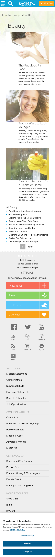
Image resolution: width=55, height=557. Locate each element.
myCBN (41, 350)
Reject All (27, 544)
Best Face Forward (17, 231)
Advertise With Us (16, 442)
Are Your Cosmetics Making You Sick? (26, 225)
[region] (27, 535)
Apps (27, 340)
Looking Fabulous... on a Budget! (24, 218)
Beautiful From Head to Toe (21, 228)
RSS (13, 350)
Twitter (27, 327)
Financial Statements (17, 392)
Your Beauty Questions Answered (24, 211)
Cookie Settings (27, 535)
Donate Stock (13, 479)
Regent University (16, 398)
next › (30, 247)
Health (27, 14)
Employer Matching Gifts (19, 485)
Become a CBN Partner (19, 461)
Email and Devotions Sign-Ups (23, 423)
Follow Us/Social (15, 429)
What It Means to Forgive (27, 268)
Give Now (46, 3)
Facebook (13, 327)
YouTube (41, 327)
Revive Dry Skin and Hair (20, 238)
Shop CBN (12, 498)
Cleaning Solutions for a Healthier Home (33, 183)
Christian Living (11, 14)
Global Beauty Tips (17, 214)
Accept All (27, 552)
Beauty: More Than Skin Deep (23, 221)
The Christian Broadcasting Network (27, 278)
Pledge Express (14, 467)
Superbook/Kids (15, 386)
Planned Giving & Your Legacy (23, 473)
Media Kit (11, 448)
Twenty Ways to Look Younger (23, 242)
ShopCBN (27, 350)
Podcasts (41, 340)
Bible (13, 340)
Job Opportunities (16, 404)
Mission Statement (16, 374)
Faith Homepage (27, 260)
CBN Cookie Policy (17, 530)
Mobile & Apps (14, 436)
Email (13, 360)
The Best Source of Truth (27, 264)
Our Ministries (14, 380)
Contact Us (12, 417)
